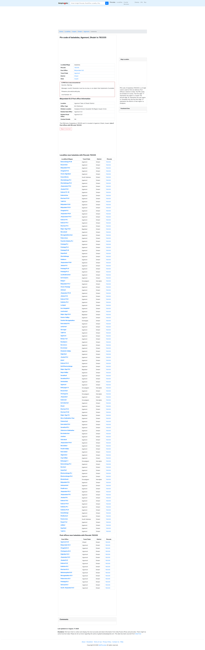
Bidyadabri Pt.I (65, 482)
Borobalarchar (65, 433)
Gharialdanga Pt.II (66, 183)
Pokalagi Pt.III (65, 250)
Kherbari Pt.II (65, 409)
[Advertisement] (102, 17)
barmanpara (64, 278)
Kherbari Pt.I (64, 226)
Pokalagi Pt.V (65, 271)
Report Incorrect (66, 129)
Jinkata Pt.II (64, 296)
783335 (76, 67)
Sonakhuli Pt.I (65, 427)
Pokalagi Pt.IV (65, 268)
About (83, 642)
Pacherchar (64, 519)
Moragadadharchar (67, 235)
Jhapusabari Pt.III (66, 262)
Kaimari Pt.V (64, 222)
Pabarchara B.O (65, 578)
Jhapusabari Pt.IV (66, 442)
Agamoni (63, 335)
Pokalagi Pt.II (64, 247)
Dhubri (80, 31)
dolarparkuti (64, 485)
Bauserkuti (64, 165)
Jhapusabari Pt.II (66, 186)
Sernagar (63, 329)
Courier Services (126, 3)
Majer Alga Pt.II (65, 369)
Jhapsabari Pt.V (65, 491)
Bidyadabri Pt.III (65, 204)
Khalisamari (64, 516)
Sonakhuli (64, 375)
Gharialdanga (65, 256)
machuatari (64, 311)
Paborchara (64, 238)
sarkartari (64, 326)
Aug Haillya (64, 458)
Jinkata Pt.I (64, 265)
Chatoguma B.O (66, 551)
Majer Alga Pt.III (65, 229)
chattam (63, 436)
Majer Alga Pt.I (65, 415)
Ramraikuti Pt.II (65, 424)
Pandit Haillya (65, 448)
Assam (74, 31)
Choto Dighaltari (66, 174)
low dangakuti (65, 308)
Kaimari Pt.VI (65, 363)
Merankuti (64, 232)
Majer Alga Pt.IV (66, 314)
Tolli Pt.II (63, 201)
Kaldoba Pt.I (64, 507)
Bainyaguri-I (64, 461)
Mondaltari (64, 445)
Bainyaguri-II (65, 387)
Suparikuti (64, 253)
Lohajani (63, 305)
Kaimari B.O (64, 563)
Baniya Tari (64, 339)
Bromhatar (64, 348)
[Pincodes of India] (63, 3)
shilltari (63, 525)
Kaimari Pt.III (64, 299)
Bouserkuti (64, 390)
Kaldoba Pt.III (65, 510)
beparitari (64, 470)
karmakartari (65, 403)
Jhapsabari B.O (65, 557)
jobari (62, 360)
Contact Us (115, 642)
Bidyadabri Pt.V (65, 284)
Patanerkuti (64, 421)
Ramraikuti (64, 451)
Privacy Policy (107, 642)
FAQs (121, 642)
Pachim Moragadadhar (68, 320)
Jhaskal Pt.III (64, 189)
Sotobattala (64, 381)
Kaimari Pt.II (64, 500)
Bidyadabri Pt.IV (66, 207)
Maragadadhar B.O (66, 575)
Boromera (64, 345)
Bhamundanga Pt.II (66, 476)
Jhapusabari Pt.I (66, 494)
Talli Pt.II (63, 332)
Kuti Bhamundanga (66, 366)
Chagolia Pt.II (65, 171)
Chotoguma (64, 394)
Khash (63, 406)
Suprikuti (63, 528)
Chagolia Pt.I (64, 210)
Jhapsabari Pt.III (65, 213)
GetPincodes (102, 645)
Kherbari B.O (65, 569)
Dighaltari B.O (65, 554)
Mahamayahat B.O (66, 572)
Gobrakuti (64, 439)
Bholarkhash (64, 479)
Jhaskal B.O (64, 560)
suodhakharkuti (65, 274)
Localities (119, 2)
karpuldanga (64, 513)
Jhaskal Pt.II (64, 357)
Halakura (63, 259)
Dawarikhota (65, 177)
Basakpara (64, 342)
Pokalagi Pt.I (64, 244)
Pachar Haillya (65, 317)
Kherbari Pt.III (65, 412)
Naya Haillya (64, 372)
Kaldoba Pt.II (64, 302)
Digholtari (64, 354)
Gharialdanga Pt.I (66, 180)
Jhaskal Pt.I (64, 497)
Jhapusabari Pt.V (66, 216)
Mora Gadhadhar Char (67, 418)
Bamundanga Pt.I (66, 464)
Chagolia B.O (65, 548)
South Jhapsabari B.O (67, 588)
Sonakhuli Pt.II (65, 378)
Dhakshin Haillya (66, 351)
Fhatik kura (64, 488)
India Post (138, 634)
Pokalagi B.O (64, 581)
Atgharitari (64, 455)
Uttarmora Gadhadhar (67, 430)
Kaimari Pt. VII (65, 192)
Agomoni (86, 31)
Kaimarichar (64, 195)
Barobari (63, 467)
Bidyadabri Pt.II (65, 168)
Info (141, 2)
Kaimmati (63, 400)
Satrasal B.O (64, 584)
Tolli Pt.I (63, 531)
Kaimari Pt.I (64, 219)
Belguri (63, 281)
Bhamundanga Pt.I (66, 473)
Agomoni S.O (65, 542)
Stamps (137, 2)
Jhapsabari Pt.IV (66, 293)
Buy (145, 2)
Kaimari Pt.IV (65, 503)
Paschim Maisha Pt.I (67, 241)
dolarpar (63, 290)
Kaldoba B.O (64, 566)
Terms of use (98, 642)
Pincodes (112, 2)
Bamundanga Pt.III (66, 161)
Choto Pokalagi (65, 287)
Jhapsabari (64, 397)
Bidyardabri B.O (79, 70)
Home (61, 31)
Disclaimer (89, 642)
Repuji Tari (64, 522)
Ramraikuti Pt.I (65, 323)
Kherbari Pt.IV (65, 198)
